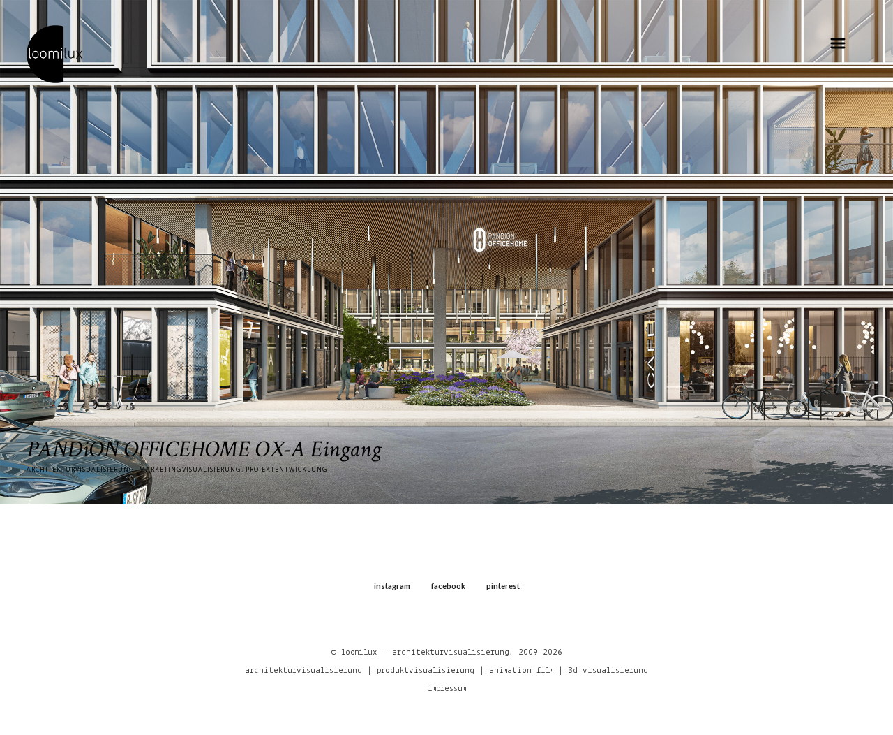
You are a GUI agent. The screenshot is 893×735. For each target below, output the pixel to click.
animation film (521, 670)
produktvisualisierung (425, 670)
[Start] (54, 53)
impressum (447, 688)
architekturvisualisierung (303, 670)
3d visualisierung (608, 670)
